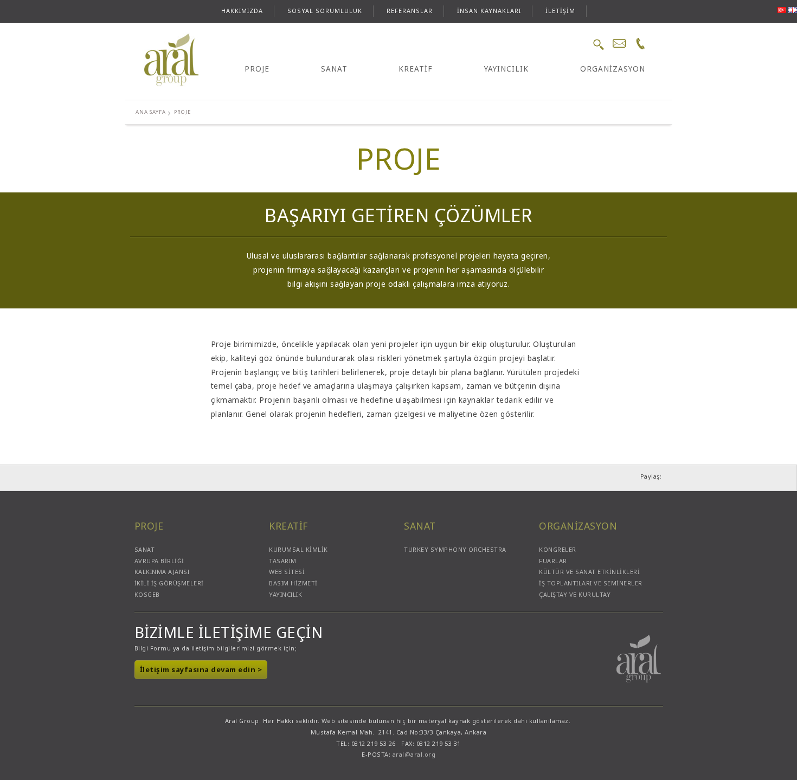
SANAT (334, 69)
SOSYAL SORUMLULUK (324, 11)
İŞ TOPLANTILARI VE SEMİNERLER (590, 583)
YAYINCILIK (506, 69)
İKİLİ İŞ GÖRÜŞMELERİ (169, 583)
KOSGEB (147, 594)
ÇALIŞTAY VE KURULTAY (574, 594)
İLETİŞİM (560, 11)
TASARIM (283, 561)
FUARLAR (553, 561)
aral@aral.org (414, 754)
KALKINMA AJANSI (162, 572)
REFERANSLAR (410, 11)
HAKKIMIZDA (242, 11)
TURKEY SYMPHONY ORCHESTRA (455, 549)
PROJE (257, 69)
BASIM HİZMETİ (293, 583)
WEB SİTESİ (287, 572)
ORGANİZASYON (612, 69)
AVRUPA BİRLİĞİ (159, 561)
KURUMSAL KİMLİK (298, 549)
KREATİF (415, 69)
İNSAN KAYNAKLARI (489, 11)
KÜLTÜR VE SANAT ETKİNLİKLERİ (589, 572)
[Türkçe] (783, 10)
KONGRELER (557, 549)
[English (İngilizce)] (792, 10)
